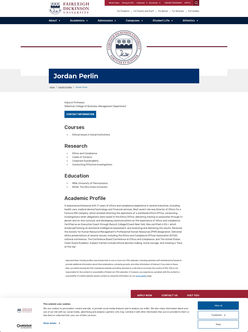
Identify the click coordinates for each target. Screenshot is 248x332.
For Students (123, 11)
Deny (218, 324)
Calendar (141, 3)
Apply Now (144, 295)
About (53, 20)
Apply (188, 3)
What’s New (114, 3)
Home (52, 87)
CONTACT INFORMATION (80, 114)
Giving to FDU (128, 3)
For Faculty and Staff (144, 11)
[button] (196, 3)
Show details (49, 323)
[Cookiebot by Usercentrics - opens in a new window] (24, 326)
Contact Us (169, 295)
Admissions (105, 20)
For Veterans (178, 11)
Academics (77, 20)
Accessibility (141, 276)
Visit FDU (193, 295)
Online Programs (173, 3)
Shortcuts (153, 3)
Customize (217, 315)
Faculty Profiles (65, 87)
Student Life (161, 20)
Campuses (133, 20)
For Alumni (163, 11)
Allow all (218, 305)
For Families (193, 11)
